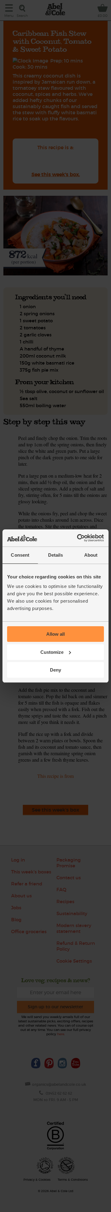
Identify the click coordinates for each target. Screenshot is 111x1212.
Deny (55, 669)
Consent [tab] (20, 555)
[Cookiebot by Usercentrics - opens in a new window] (78, 538)
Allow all (55, 634)
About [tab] (91, 555)
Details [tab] (55, 555)
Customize (52, 652)
